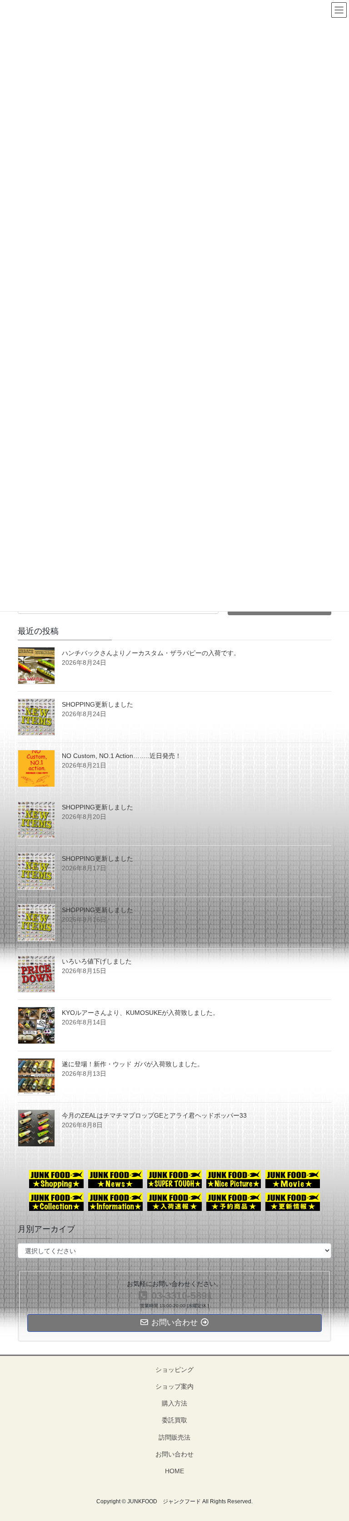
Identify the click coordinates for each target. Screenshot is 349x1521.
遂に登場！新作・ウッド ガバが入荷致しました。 (133, 1064)
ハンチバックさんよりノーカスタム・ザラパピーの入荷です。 (151, 653)
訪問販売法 (174, 1437)
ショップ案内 (174, 1386)
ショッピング (174, 1369)
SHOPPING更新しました (97, 704)
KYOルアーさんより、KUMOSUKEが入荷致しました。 (140, 1012)
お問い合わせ (174, 1454)
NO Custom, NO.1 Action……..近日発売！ (121, 755)
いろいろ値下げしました (97, 961)
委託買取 (174, 1420)
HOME (174, 1471)
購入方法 (174, 1403)
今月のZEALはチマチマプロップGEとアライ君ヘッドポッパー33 (154, 1115)
